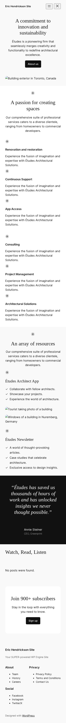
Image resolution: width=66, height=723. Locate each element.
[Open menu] (49, 6)
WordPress (28, 715)
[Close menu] (57, 6)
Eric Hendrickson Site (18, 6)
